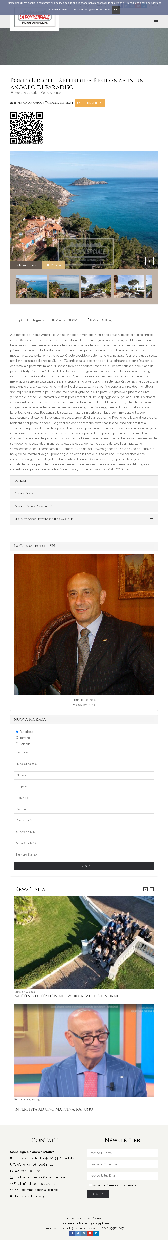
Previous (139, 261)
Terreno (25, 738)
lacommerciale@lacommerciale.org (46, 1177)
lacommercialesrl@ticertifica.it (40, 1189)
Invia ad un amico (28, 103)
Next (149, 261)
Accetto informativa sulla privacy (114, 1185)
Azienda (25, 744)
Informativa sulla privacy (29, 1196)
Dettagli (21, 481)
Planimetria (24, 493)
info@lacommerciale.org (39, 1183)
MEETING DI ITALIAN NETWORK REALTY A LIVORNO (67, 996)
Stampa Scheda (60, 103)
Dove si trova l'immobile (33, 506)
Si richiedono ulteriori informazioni (44, 519)
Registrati (98, 1194)
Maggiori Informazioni (97, 9)
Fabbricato (27, 731)
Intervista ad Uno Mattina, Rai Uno (53, 1109)
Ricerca (84, 866)
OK (116, 9)
